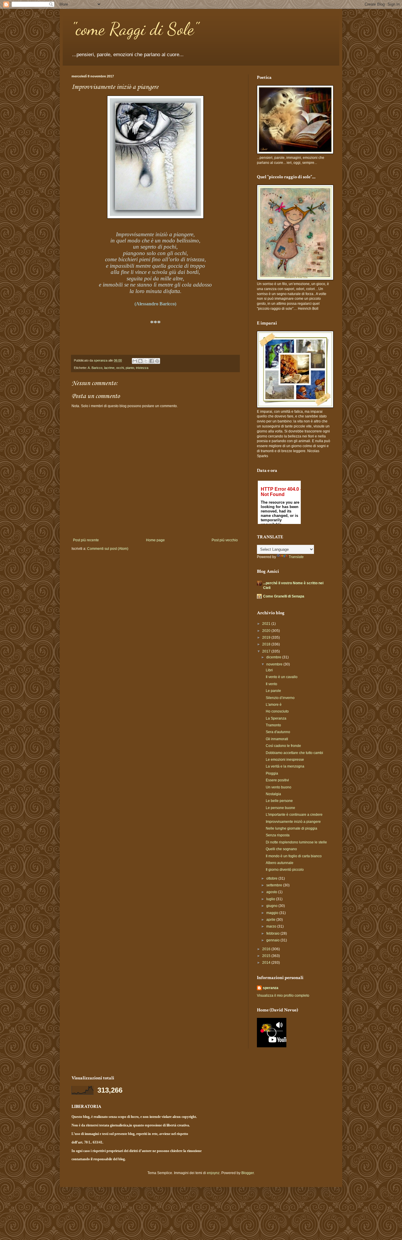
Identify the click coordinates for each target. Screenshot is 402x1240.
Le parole (273, 691)
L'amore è (274, 705)
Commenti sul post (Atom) (107, 549)
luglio (271, 899)
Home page (155, 540)
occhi (120, 367)
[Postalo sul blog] (140, 361)
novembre (274, 664)
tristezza (142, 367)
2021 (266, 624)
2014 (266, 963)
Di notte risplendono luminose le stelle (296, 842)
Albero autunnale (279, 863)
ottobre (272, 878)
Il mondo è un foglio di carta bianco (294, 856)
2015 (266, 956)
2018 (266, 644)
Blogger (247, 1173)
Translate (296, 557)
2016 (266, 949)
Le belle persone (279, 801)
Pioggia (272, 773)
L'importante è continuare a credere (294, 815)
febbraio (273, 933)
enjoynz (213, 1173)
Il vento (271, 684)
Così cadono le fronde (283, 746)
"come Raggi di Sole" (135, 28)
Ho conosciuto (277, 711)
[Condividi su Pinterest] (157, 361)
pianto (130, 367)
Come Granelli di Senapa (283, 596)
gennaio (273, 940)
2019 (266, 637)
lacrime (109, 367)
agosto (272, 892)
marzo (271, 926)
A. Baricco (95, 367)
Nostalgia (273, 794)
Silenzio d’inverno (280, 698)
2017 (266, 651)
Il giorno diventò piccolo (285, 870)
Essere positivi (277, 780)
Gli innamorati (277, 739)
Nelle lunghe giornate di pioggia (291, 828)
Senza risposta (278, 835)
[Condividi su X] (146, 361)
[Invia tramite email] (135, 361)
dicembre (274, 657)
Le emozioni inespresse (285, 760)
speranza (270, 988)
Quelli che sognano (281, 849)
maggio (272, 913)
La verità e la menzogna (285, 766)
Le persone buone (280, 808)
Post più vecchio (225, 540)
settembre (274, 885)
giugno (272, 906)
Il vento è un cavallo (282, 677)
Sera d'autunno (278, 732)
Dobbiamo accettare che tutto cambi (294, 753)
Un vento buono (278, 787)
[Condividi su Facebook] (152, 361)
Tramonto (273, 725)
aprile (271, 920)
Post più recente (86, 540)
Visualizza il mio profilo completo (283, 995)
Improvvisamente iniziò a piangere (293, 822)
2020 (266, 631)
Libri (269, 670)
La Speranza (276, 718)
